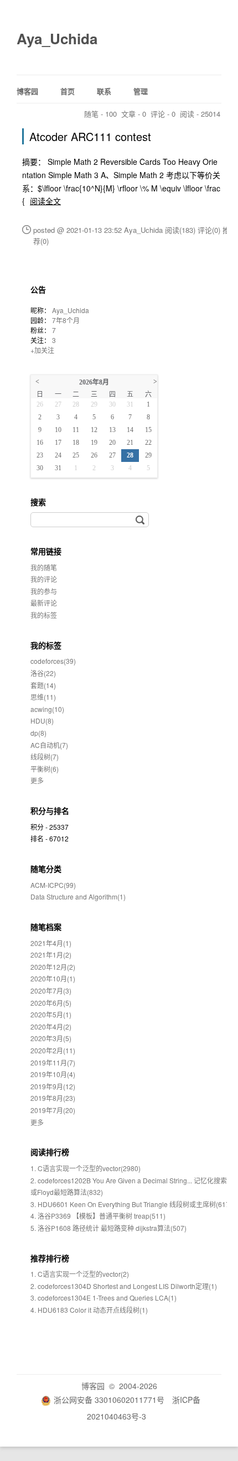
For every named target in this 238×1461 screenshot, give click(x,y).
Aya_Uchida (57, 38)
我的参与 (43, 591)
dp (38, 732)
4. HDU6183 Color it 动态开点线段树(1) (89, 1309)
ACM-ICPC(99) (53, 885)
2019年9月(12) (52, 1086)
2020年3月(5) (50, 1038)
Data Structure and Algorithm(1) (78, 896)
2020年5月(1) (50, 1014)
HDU (42, 720)
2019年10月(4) (52, 1074)
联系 (104, 91)
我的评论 (43, 579)
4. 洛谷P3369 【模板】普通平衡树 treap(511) (97, 1215)
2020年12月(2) (52, 966)
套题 (43, 685)
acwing (47, 709)
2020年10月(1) (52, 978)
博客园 (27, 91)
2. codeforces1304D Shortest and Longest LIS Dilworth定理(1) (123, 1286)
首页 (67, 91)
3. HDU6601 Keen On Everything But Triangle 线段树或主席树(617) (131, 1204)
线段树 (44, 756)
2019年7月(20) (52, 1110)
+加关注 (42, 350)
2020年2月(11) (52, 1050)
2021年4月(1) (50, 943)
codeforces (53, 660)
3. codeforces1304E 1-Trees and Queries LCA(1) (103, 1297)
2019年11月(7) (52, 1062)
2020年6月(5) (50, 1002)
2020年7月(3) (50, 990)
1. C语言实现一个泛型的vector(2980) (85, 1168)
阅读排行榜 (49, 1151)
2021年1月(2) (50, 954)
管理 (140, 91)
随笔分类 (45, 868)
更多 (37, 780)
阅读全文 (45, 200)
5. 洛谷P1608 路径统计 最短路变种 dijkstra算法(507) (108, 1228)
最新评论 (43, 602)
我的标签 (43, 615)
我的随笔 (43, 567)
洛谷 (43, 673)
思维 (43, 696)
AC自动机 (49, 745)
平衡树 (44, 768)
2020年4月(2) (50, 1026)
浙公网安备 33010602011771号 (109, 1399)
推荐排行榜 (49, 1258)
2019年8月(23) (52, 1098)
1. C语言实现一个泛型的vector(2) (79, 1273)
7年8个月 (66, 320)
